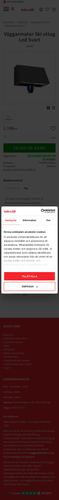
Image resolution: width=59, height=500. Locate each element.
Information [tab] (29, 220)
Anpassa (28, 286)
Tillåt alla (29, 276)
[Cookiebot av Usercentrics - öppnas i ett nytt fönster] (41, 211)
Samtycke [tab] (10, 220)
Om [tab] (48, 220)
